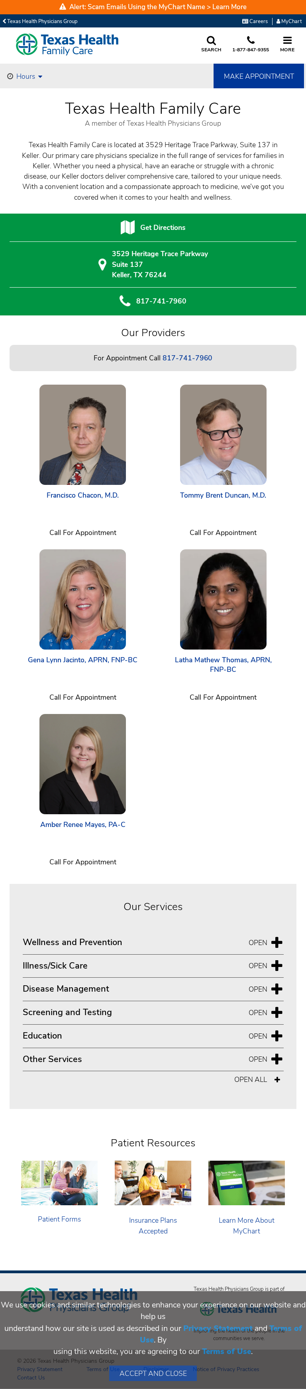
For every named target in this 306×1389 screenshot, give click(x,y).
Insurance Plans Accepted (153, 1225)
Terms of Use (226, 1351)
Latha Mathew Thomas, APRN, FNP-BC (223, 665)
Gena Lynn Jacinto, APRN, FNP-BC (82, 660)
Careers (258, 21)
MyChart (291, 21)
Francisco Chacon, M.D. (83, 495)
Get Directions (162, 227)
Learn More (229, 7)
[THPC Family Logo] (67, 44)
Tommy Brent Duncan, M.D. (223, 495)
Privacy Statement (218, 1328)
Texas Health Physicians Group (42, 21)
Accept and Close (153, 1373)
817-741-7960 (161, 301)
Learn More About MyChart (247, 1225)
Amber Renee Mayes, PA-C (83, 824)
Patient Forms (59, 1219)
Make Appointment (259, 76)
